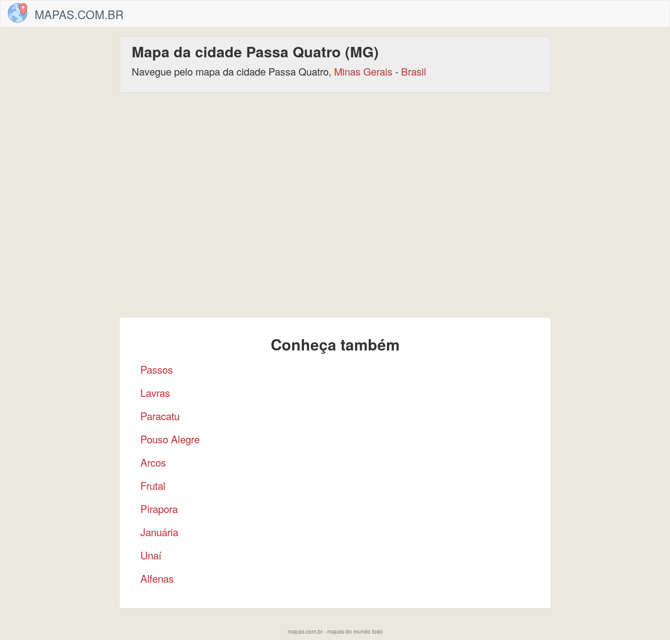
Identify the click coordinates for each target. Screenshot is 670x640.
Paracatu (160, 415)
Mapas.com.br (79, 14)
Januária (159, 531)
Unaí (150, 555)
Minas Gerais (363, 71)
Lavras (155, 392)
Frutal (152, 485)
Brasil (413, 71)
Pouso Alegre (170, 439)
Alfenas (157, 578)
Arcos (153, 462)
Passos (156, 369)
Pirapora (159, 508)
